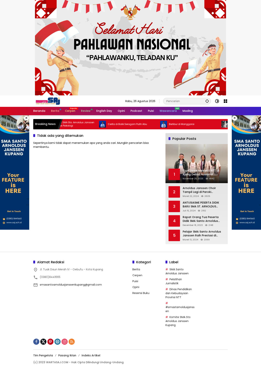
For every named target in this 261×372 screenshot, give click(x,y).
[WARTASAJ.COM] (47, 101)
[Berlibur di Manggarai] (153, 124)
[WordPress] (57, 342)
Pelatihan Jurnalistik (173, 281)
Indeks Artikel (91, 355)
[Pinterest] (50, 342)
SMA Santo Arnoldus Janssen (177, 271)
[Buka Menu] (225, 101)
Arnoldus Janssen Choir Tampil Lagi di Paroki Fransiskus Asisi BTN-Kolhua (202, 190)
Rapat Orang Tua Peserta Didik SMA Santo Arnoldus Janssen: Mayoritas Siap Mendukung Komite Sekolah (202, 219)
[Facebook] (36, 342)
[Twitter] (43, 342)
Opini (135, 287)
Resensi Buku (140, 293)
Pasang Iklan (67, 355)
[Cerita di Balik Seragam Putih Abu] (92, 124)
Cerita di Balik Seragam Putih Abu (117, 124)
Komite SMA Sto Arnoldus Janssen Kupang (177, 321)
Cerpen (137, 275)
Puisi (135, 281)
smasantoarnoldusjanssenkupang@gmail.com (71, 285)
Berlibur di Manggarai (171, 124)
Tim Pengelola (43, 355)
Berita (136, 269)
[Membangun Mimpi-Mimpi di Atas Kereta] (214, 124)
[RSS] (72, 342)
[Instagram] (65, 342)
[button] (207, 101)
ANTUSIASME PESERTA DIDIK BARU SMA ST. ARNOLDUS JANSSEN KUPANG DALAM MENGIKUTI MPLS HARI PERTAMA (201, 204)
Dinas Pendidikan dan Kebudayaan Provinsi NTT (178, 293)
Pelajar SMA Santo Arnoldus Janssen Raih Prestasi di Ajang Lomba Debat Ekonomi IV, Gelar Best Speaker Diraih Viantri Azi (203, 233)
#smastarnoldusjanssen (180, 309)
